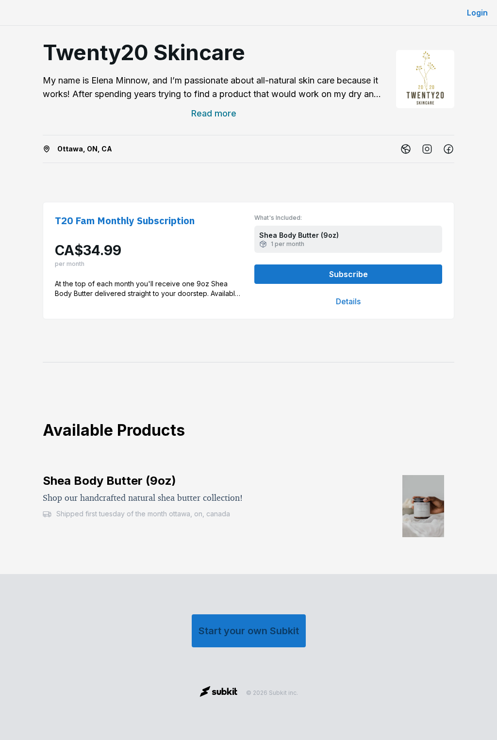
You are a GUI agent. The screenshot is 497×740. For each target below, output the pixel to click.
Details (348, 301)
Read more (213, 113)
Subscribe (348, 274)
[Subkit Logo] (218, 693)
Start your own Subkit (249, 631)
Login (477, 12)
